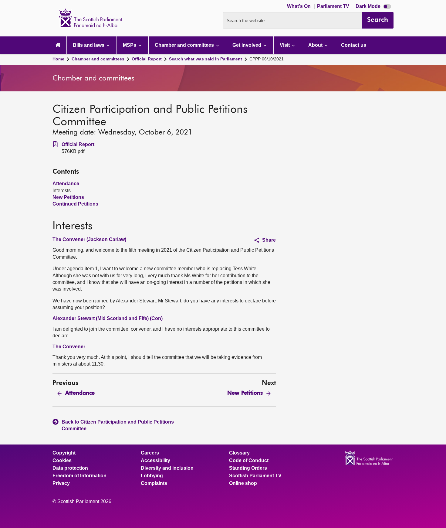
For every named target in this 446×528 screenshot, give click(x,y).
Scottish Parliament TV (255, 475)
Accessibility (155, 460)
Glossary (239, 453)
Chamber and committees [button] (185, 45)
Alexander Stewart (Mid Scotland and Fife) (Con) (107, 318)
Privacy (61, 483)
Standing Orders (248, 468)
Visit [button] (285, 45)
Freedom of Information (79, 475)
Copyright (64, 453)
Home (58, 58)
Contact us (353, 45)
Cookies (62, 460)
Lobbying (152, 475)
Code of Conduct (249, 460)
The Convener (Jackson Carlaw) (89, 239)
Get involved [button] (247, 45)
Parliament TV (333, 6)
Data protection (70, 468)
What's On (299, 6)
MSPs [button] (130, 45)
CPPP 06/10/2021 (266, 58)
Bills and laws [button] (89, 45)
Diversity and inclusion (167, 468)
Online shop (243, 483)
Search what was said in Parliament (205, 58)
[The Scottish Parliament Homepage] (57, 45)
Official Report (147, 58)
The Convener (68, 346)
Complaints (154, 483)
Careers (150, 453)
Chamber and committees (98, 58)
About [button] (316, 45)
